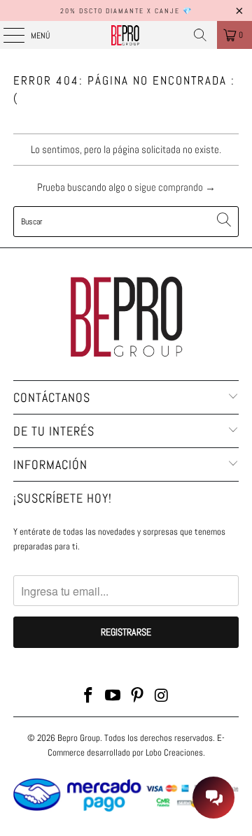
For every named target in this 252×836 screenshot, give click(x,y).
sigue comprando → (175, 187)
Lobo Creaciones (174, 752)
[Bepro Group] (126, 35)
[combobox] (126, 221)
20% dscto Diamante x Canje (120, 10)
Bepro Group (78, 738)
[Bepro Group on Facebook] (88, 696)
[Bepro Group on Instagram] (161, 696)
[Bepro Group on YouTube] (113, 696)
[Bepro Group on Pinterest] (137, 696)
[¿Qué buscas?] (200, 35)
